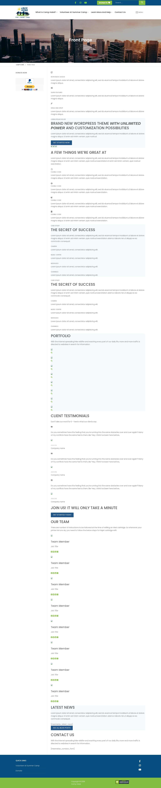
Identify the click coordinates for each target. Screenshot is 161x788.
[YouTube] (85, 3)
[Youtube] (140, 770)
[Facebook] (75, 3)
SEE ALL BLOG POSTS (61, 728)
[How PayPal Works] (30, 83)
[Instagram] (80, 3)
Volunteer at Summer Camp (28, 765)
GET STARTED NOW (61, 142)
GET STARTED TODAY (62, 515)
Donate (103, 2)
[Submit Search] (142, 2)
